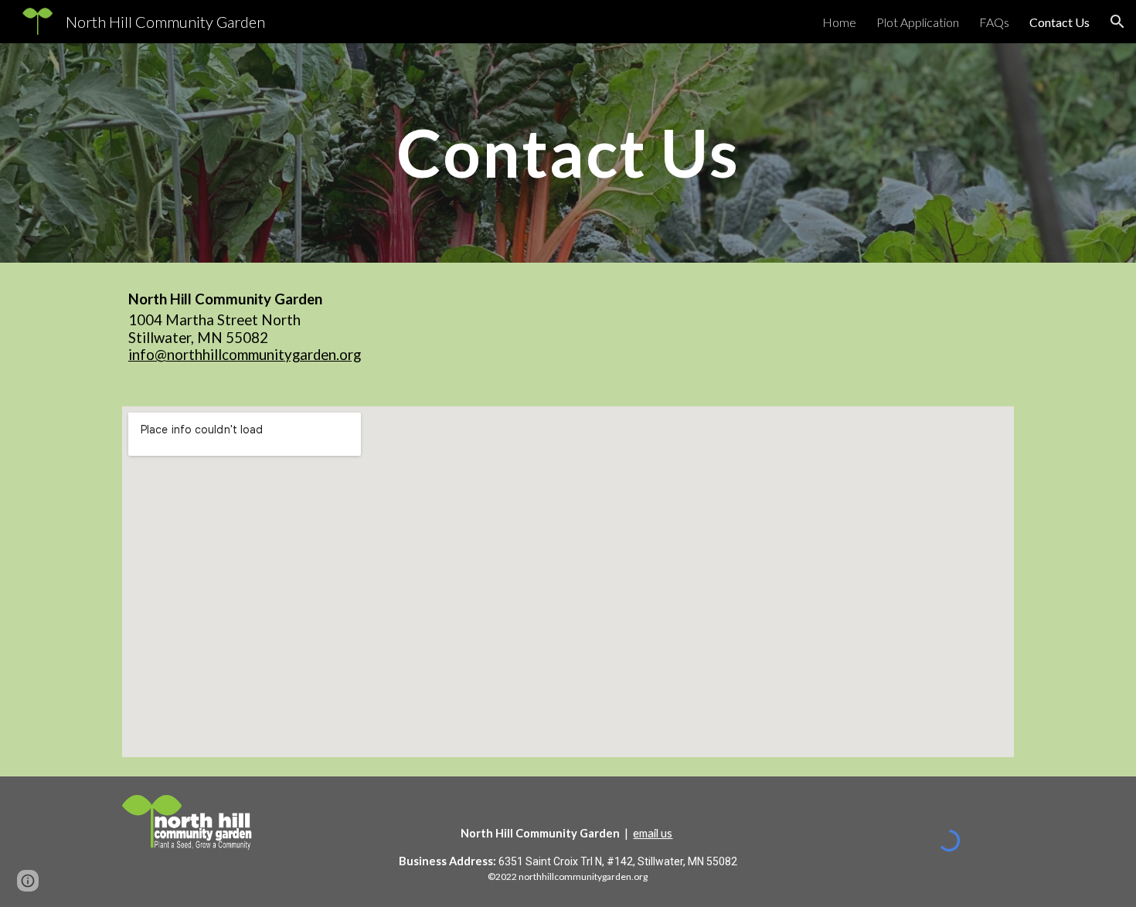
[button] (1117, 21)
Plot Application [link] (917, 22)
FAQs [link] (994, 22)
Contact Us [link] (1059, 22)
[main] (568, 153)
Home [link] (839, 22)
